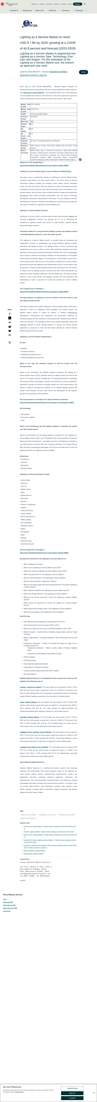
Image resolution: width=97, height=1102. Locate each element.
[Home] (9, 4)
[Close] (94, 1093)
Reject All (72, 1093)
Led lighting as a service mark (47, 814)
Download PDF (8, 902)
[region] (48, 1093)
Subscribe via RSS (9, 905)
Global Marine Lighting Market (34, 854)
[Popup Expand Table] (80, 159)
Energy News (27, 10)
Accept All (72, 1098)
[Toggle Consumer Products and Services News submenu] (21, 10)
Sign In (70, 4)
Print (4, 899)
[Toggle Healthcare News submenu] (60, 10)
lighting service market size (28, 818)
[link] (34, 4)
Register (77, 4)
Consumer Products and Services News (14, 10)
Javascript (7, 911)
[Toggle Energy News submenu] (33, 10)
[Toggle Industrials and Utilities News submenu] (73, 10)
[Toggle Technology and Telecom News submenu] (86, 10)
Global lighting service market (67, 814)
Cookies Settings (72, 1088)
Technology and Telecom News (79, 10)
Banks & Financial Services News (40, 10)
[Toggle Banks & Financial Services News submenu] (47, 10)
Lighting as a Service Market (28, 814)
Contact (22, 880)
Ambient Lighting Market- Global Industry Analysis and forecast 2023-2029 (49, 832)
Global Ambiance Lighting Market (35, 851)
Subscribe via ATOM (10, 908)
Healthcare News (53, 10)
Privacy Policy (19, 1092)
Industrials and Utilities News (66, 10)
